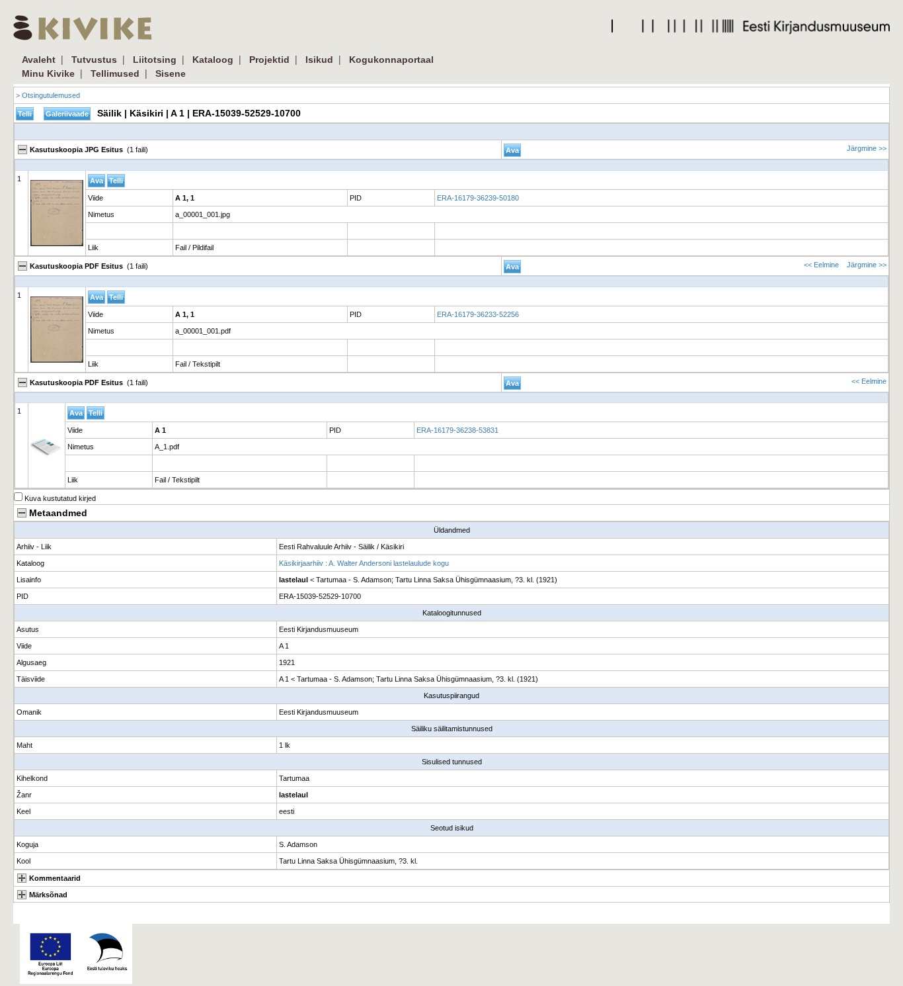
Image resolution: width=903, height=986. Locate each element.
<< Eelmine (821, 265)
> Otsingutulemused (48, 95)
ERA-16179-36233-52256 (478, 314)
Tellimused (115, 73)
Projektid (269, 59)
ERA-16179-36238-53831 (457, 430)
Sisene (170, 73)
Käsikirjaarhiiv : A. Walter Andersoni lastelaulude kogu (364, 563)
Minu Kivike (48, 73)
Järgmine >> (866, 148)
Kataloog (212, 59)
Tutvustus (94, 59)
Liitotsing (155, 59)
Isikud (319, 59)
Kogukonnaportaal (391, 59)
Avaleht (39, 59)
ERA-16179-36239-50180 (478, 198)
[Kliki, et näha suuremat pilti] (56, 329)
